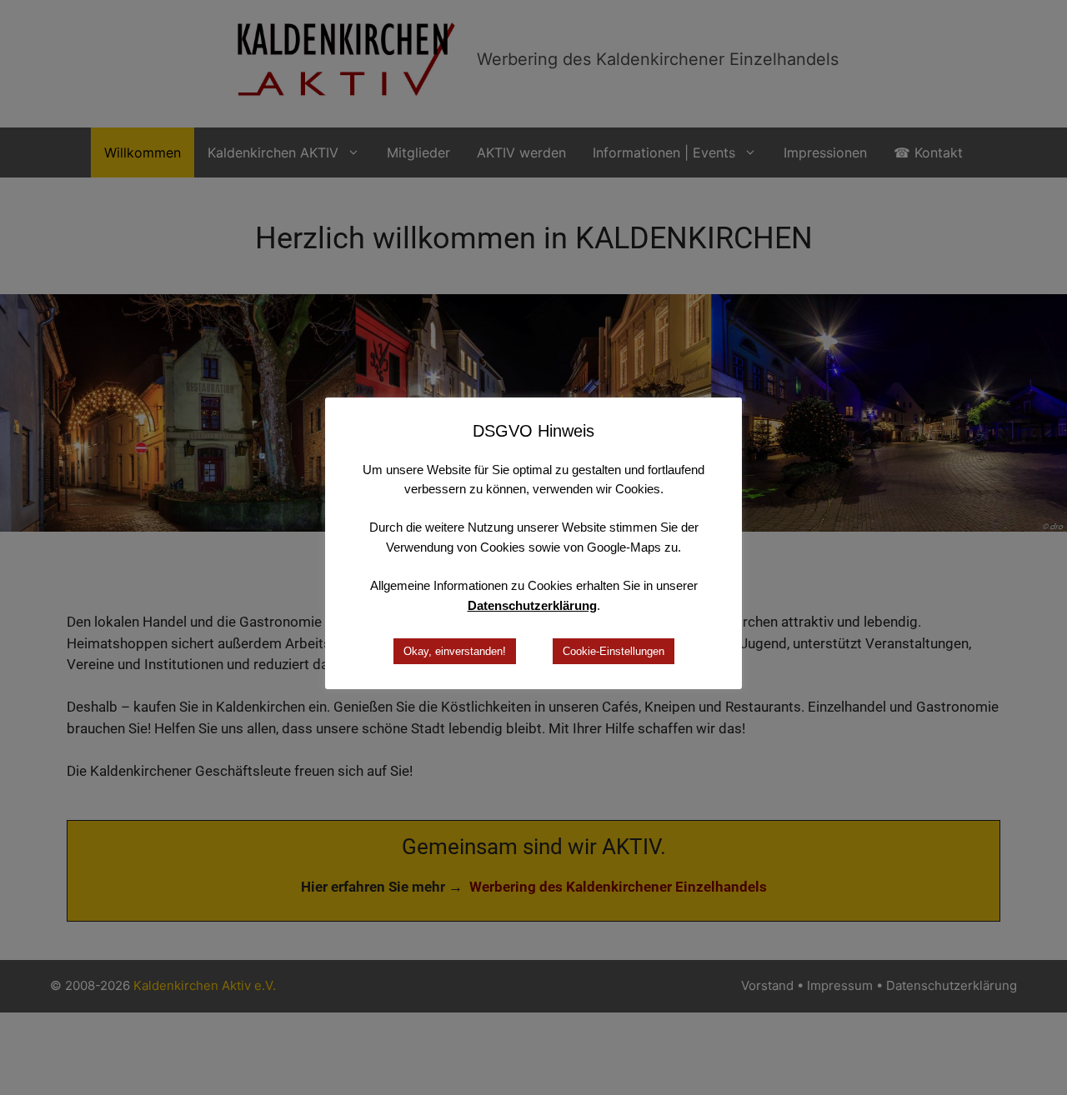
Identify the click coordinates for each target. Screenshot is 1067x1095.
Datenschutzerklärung (532, 605)
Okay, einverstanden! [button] (454, 651)
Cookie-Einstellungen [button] (613, 651)
